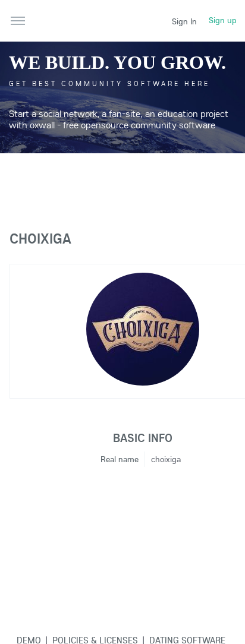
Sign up (223, 20)
